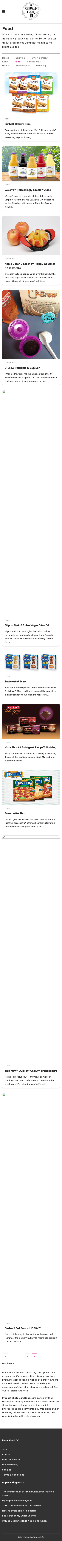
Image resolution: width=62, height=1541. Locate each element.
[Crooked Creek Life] (31, 11)
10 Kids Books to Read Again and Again (24, 1520)
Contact (6, 1454)
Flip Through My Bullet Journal (19, 1515)
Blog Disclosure (11, 1459)
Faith (5, 61)
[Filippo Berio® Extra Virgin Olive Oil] (31, 503)
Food (17, 61)
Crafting (20, 57)
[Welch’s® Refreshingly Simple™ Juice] (31, 163)
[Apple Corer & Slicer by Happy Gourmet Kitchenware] (31, 235)
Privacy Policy (10, 1464)
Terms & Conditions (13, 1474)
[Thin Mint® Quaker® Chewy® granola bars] (31, 949)
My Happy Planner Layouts (17, 1500)
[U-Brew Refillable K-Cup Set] (31, 324)
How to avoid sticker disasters (19, 1510)
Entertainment (40, 57)
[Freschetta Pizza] (31, 787)
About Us (7, 1449)
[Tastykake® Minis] (31, 662)
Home (5, 65)
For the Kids (34, 61)
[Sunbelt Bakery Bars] (31, 93)
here (25, 1390)
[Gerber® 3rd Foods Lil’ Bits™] (31, 1206)
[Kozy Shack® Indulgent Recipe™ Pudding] (31, 721)
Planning (41, 65)
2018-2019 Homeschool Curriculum (21, 1505)
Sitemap (7, 1469)
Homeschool (22, 65)
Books (5, 57)
